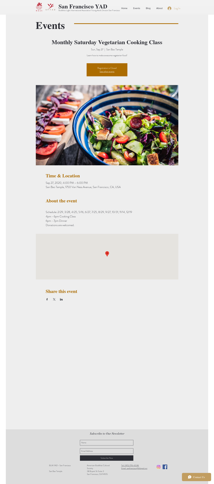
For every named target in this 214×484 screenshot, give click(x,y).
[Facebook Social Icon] (165, 467)
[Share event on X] (54, 299)
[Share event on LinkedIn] (61, 299)
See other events (107, 71)
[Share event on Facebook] (47, 299)
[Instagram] (158, 467)
